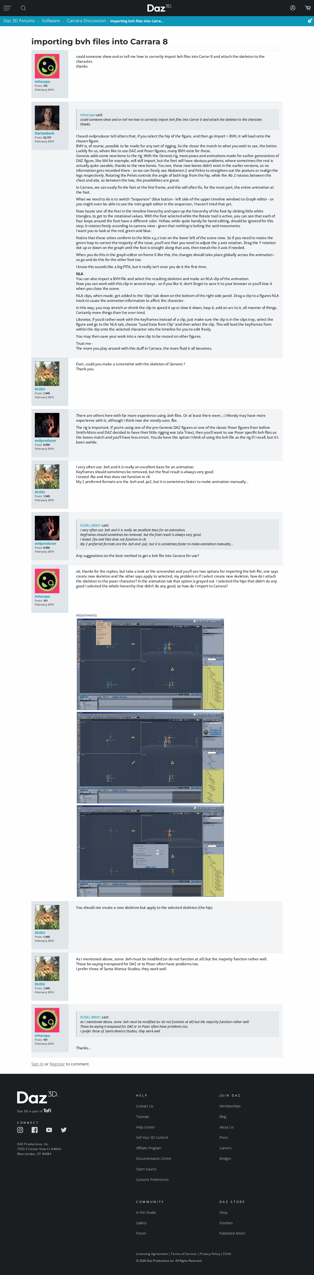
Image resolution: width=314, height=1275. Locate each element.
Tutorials (142, 1116)
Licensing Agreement (152, 1254)
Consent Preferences (152, 1179)
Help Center (145, 1127)
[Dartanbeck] (50, 118)
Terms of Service (183, 1254)
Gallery (141, 1223)
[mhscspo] (50, 66)
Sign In (37, 1064)
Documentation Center (153, 1158)
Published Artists (232, 1233)
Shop (223, 1212)
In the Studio (146, 1212)
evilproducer (45, 440)
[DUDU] (50, 374)
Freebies (226, 1223)
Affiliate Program (148, 1148)
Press (224, 1137)
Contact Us (144, 1106)
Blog (223, 1116)
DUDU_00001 (90, 525)
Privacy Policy (210, 1254)
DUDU (40, 389)
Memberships (230, 1106)
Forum (141, 1233)
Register (57, 1064)
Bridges (225, 1158)
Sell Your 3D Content (152, 1137)
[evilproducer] (50, 425)
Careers (226, 1148)
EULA (227, 1254)
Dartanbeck (44, 133)
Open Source (146, 1169)
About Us (227, 1127)
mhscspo (42, 81)
